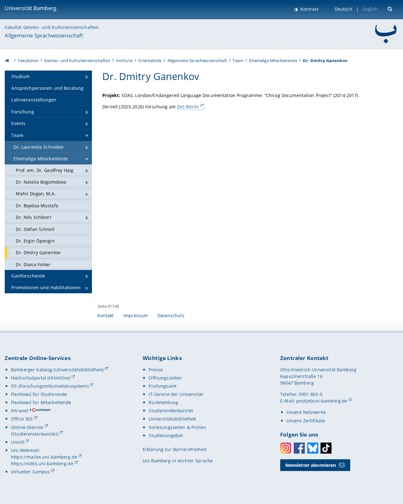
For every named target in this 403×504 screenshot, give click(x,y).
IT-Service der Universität (176, 394)
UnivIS (18, 442)
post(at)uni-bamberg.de (321, 401)
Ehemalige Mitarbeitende (273, 60)
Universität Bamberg (30, 8)
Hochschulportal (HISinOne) (41, 378)
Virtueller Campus (30, 472)
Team (238, 60)
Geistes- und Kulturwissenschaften (77, 60)
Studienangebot (166, 435)
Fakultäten (28, 60)
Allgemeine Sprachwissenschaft (44, 35)
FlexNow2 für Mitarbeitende (41, 402)
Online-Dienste (27, 427)
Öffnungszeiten (165, 378)
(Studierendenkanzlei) (34, 434)
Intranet (19, 411)
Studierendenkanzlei (171, 411)
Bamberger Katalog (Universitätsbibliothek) (57, 370)
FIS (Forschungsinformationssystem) (49, 386)
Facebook (299, 448)
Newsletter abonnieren (310, 465)
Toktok (326, 448)
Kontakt (105, 315)
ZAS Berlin (188, 107)
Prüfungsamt (163, 386)
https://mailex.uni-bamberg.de (44, 457)
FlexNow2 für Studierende (39, 394)
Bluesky (312, 448)
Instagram (285, 448)
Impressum (135, 315)
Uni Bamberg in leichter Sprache (178, 461)
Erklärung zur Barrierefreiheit (175, 449)
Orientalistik (150, 60)
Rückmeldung (163, 402)
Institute (124, 60)
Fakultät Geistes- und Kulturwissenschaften (52, 27)
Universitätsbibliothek (172, 419)
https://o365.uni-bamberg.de (42, 464)
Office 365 (22, 419)
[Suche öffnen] (390, 8)
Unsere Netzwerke (306, 412)
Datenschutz (170, 315)
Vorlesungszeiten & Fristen (177, 427)
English (370, 9)
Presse (156, 370)
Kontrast (308, 9)
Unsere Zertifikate (306, 421)
